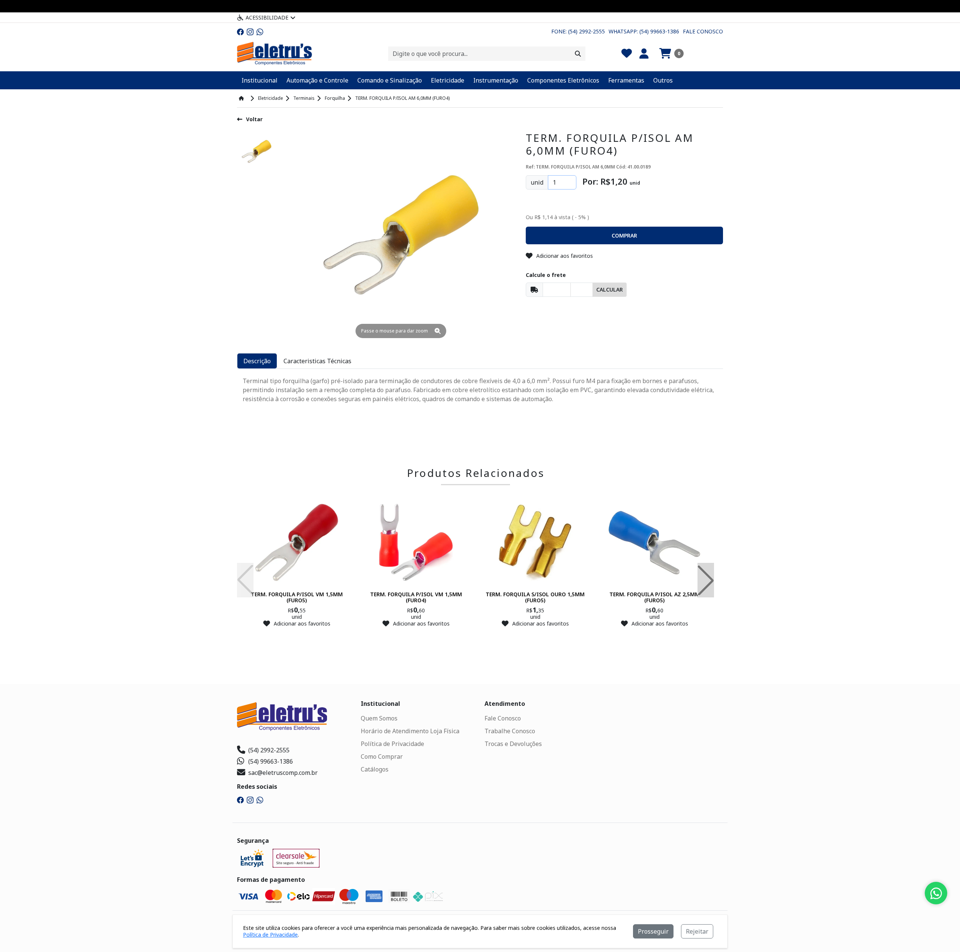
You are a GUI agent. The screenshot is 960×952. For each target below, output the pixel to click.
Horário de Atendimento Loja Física (410, 731)
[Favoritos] (626, 53)
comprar (296, 638)
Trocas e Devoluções (513, 744)
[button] (671, 53)
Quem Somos (379, 718)
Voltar (254, 119)
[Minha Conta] (644, 53)
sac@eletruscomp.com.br (283, 773)
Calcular (609, 289)
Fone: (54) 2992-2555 (578, 31)
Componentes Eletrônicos (563, 80)
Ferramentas (626, 80)
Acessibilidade (267, 17)
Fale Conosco (703, 31)
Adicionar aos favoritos (564, 255)
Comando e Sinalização (389, 80)
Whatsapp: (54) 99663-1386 (644, 31)
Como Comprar (382, 756)
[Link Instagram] (250, 31)
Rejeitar (697, 931)
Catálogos (374, 769)
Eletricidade (447, 80)
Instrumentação (495, 80)
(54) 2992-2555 (269, 750)
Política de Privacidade (392, 744)
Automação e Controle (317, 80)
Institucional (260, 80)
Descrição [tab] (257, 361)
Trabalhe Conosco (509, 731)
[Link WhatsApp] (259, 31)
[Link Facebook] (240, 31)
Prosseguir (653, 931)
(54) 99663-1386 (270, 761)
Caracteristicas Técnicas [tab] (317, 361)
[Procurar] (578, 54)
